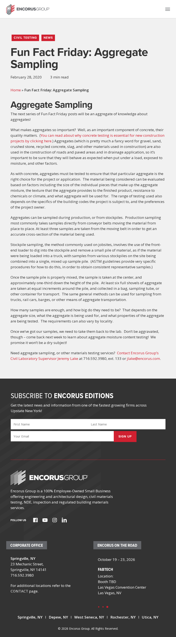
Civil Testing (25, 37)
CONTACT (19, 591)
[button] (167, 9)
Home (16, 89)
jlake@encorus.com (143, 358)
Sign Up (125, 436)
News (48, 37)
